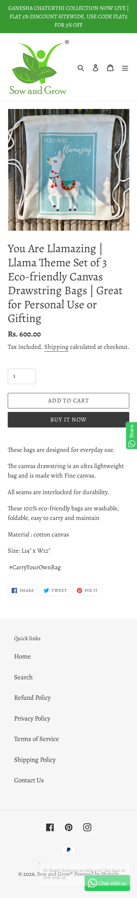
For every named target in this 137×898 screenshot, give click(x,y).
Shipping (56, 346)
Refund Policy (32, 697)
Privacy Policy (32, 718)
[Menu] (125, 67)
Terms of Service (36, 739)
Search (23, 677)
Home (22, 656)
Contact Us (29, 780)
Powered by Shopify (96, 874)
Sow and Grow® (55, 874)
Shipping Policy (35, 759)
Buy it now (68, 419)
